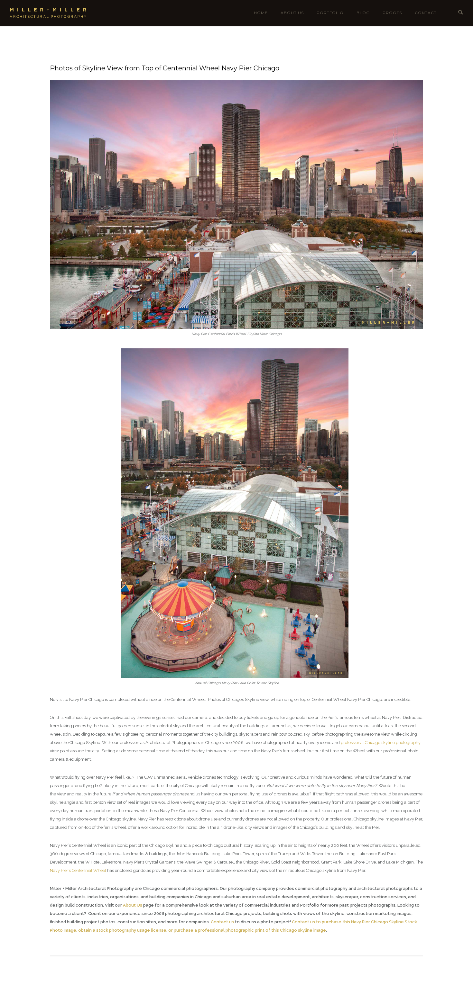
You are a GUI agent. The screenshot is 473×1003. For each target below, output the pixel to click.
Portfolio (330, 12)
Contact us (222, 921)
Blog (363, 12)
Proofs (392, 12)
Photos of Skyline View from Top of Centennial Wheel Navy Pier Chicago (164, 68)
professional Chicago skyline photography (381, 742)
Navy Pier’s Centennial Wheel (78, 870)
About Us (292, 12)
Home (261, 12)
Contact (426, 12)
